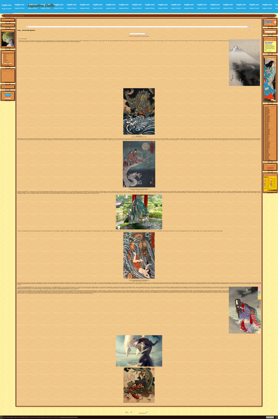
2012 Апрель (267, 136)
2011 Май (266, 124)
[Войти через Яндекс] (273, 22)
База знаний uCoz (270, 168)
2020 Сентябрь (267, 159)
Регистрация (19, 15)
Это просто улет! (6, 62)
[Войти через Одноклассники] (270, 24)
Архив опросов (9, 64)
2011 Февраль (267, 121)
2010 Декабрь (267, 119)
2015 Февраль (267, 155)
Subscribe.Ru (135, 36)
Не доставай (5, 60)
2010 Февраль (267, 112)
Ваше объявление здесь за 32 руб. (269, 43)
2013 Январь (267, 146)
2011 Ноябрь (267, 131)
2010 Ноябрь (267, 118)
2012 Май (266, 137)
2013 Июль (267, 153)
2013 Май (266, 150)
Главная (6, 15)
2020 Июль (267, 157)
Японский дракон (132, 40)
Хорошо (4, 55)
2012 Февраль (267, 134)
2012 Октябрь (267, 143)
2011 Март (267, 122)
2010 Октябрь (267, 117)
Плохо (4, 57)
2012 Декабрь (267, 145)
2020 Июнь (267, 156)
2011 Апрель (267, 123)
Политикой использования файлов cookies (68, 417)
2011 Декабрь (267, 132)
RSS (272, 15)
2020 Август (267, 158)
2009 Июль (267, 108)
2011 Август (267, 128)
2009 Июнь (267, 107)
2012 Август (267, 141)
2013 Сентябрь (267, 154)
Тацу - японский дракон (12, 15)
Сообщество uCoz (270, 167)
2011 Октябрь (267, 130)
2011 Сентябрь (267, 129)
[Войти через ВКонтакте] (268, 22)
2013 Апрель (267, 149)
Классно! (5, 61)
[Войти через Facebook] (270, 22)
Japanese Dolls (8, 96)
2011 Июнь (267, 125)
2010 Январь (267, 111)
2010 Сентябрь (267, 116)
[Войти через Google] (275, 22)
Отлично (5, 54)
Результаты (4, 64)
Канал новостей (146, 36)
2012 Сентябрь (267, 142)
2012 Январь (267, 133)
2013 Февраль (267, 147)
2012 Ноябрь (267, 144)
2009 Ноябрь (267, 110)
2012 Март (267, 135)
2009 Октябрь (267, 109)
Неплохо (5, 56)
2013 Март (267, 148)
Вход (23, 15)
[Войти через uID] (265, 22)
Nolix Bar (274, 40)
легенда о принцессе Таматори (29, 282)
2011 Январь (267, 120)
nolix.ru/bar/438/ (268, 51)
